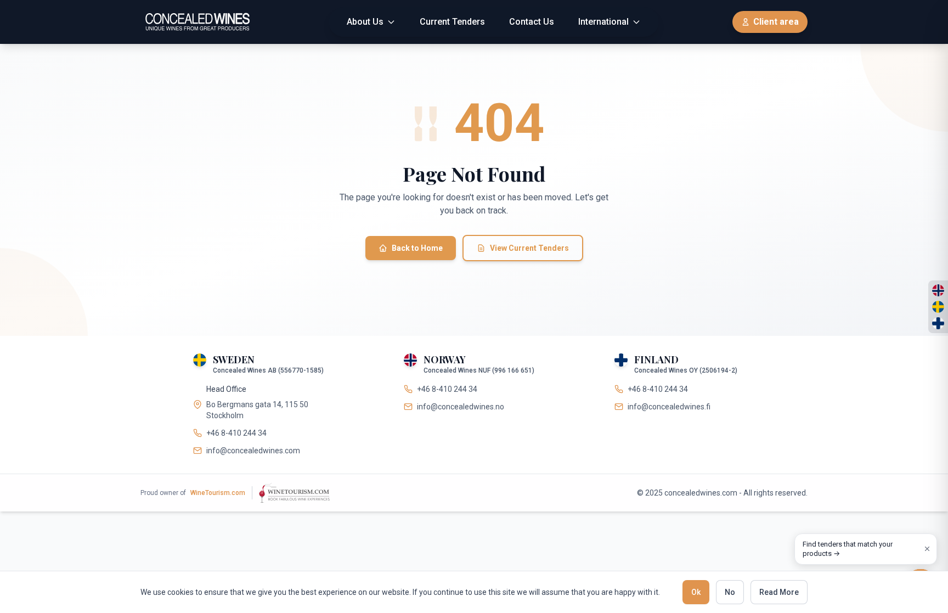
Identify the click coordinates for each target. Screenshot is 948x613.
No (730, 592)
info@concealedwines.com (253, 450)
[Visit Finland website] (938, 323)
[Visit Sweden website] (938, 306)
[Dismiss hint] (927, 549)
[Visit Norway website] (938, 290)
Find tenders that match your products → (848, 549)
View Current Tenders (529, 248)
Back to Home (417, 248)
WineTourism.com (217, 493)
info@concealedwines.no (460, 406)
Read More (779, 592)
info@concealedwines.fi (669, 406)
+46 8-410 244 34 (236, 433)
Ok (696, 592)
